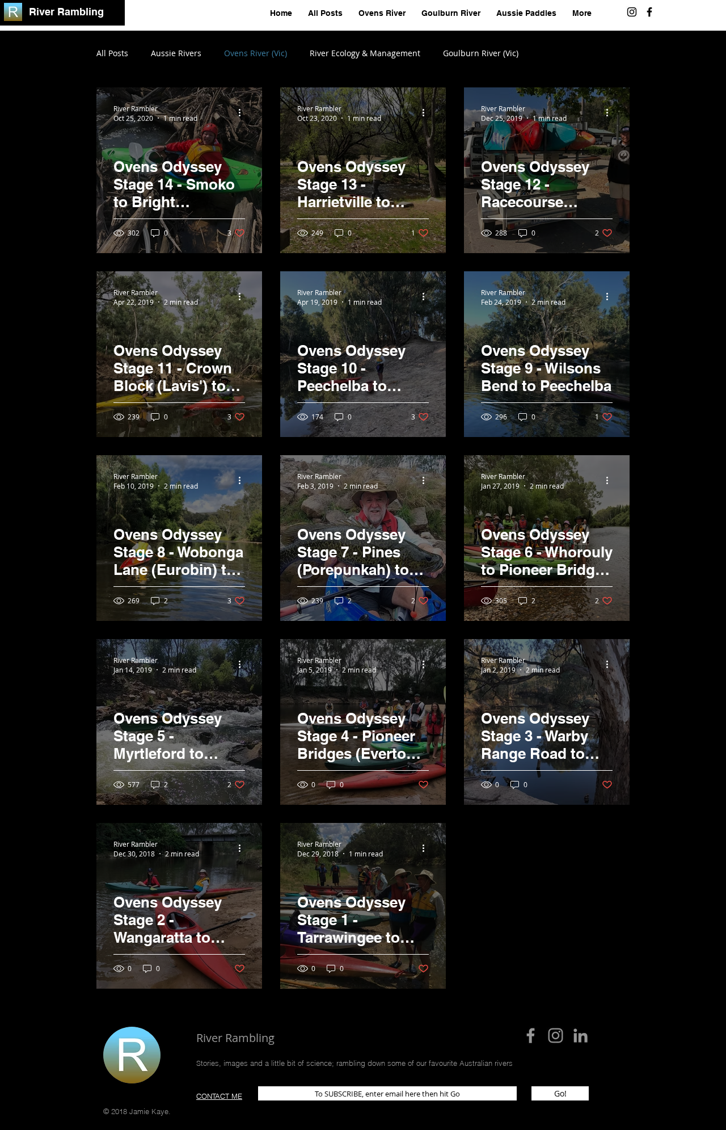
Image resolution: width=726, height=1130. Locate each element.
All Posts (112, 53)
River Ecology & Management (365, 53)
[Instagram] (632, 12)
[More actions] (243, 113)
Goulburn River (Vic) (480, 53)
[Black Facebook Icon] (649, 12)
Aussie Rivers (176, 53)
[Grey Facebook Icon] (531, 1035)
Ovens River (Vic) (255, 53)
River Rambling (66, 12)
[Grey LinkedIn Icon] (580, 1035)
